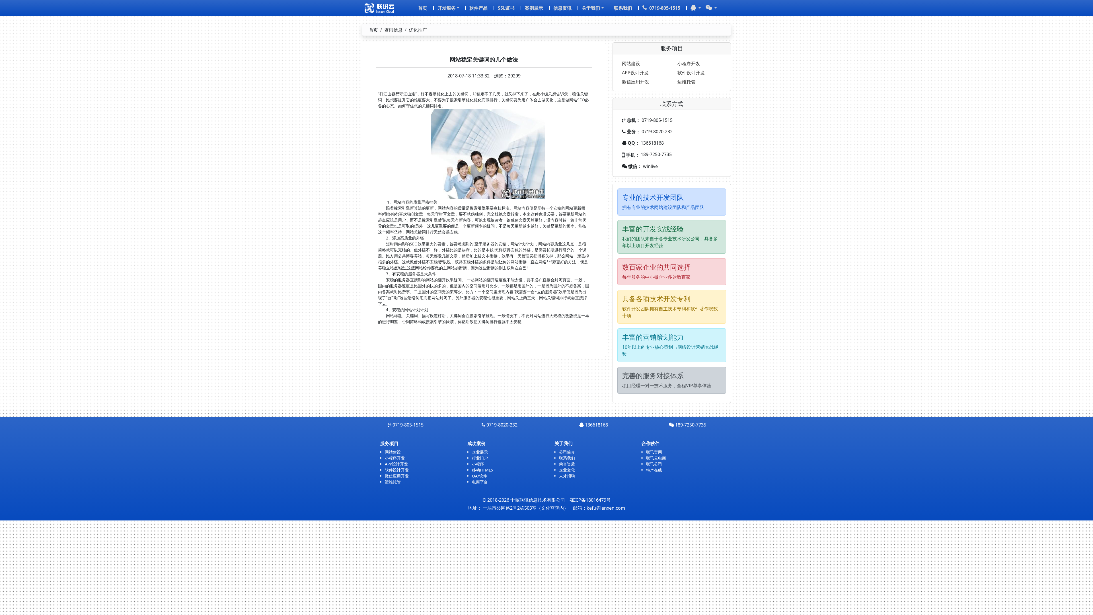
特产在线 (654, 470)
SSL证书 (506, 8)
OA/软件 (479, 476)
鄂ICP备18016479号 (590, 500)
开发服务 (446, 8)
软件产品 (478, 8)
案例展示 (534, 8)
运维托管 (686, 82)
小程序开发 (688, 63)
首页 (422, 8)
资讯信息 (393, 30)
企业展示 (480, 452)
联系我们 (623, 8)
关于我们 (591, 8)
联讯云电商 (656, 458)
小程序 (478, 464)
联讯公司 (654, 464)
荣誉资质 (567, 464)
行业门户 (480, 458)
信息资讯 (562, 8)
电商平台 (480, 482)
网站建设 (631, 63)
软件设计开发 (691, 72)
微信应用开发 (635, 82)
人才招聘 (567, 476)
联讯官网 (654, 452)
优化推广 (418, 30)
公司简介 (567, 452)
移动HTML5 (482, 470)
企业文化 (567, 470)
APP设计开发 (635, 72)
